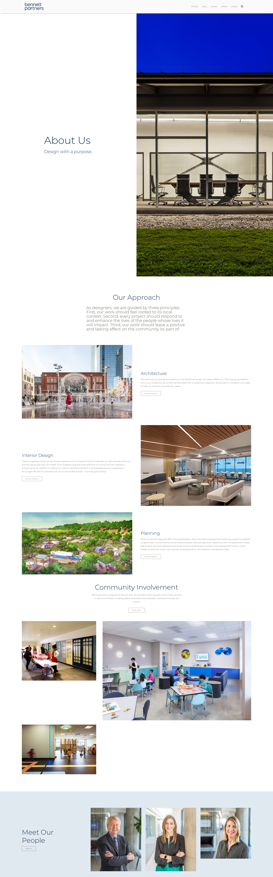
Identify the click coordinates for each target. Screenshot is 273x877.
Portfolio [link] (194, 6)
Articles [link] (224, 6)
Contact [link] (234, 6)
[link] (34, 6)
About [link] (204, 6)
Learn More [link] (136, 610)
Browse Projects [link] (151, 393)
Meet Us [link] (29, 849)
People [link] (214, 6)
